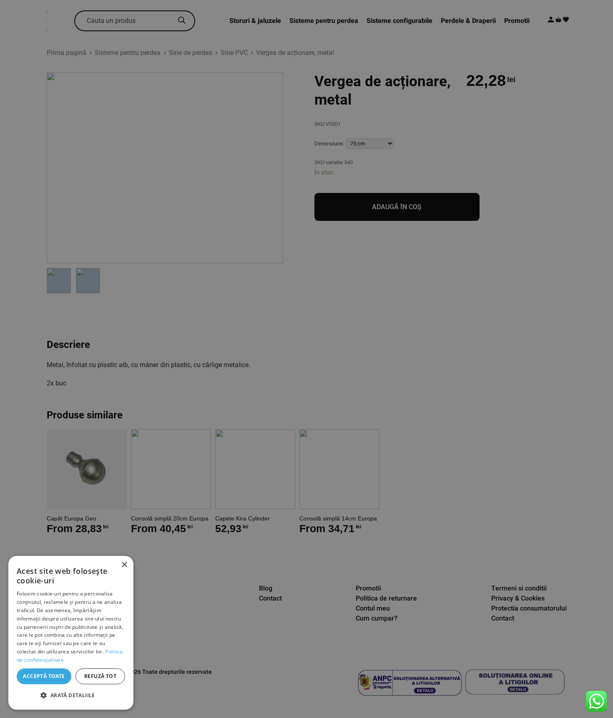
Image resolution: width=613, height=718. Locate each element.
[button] (71, 695)
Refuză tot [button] (100, 676)
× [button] (124, 565)
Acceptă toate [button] (44, 676)
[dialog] (70, 633)
